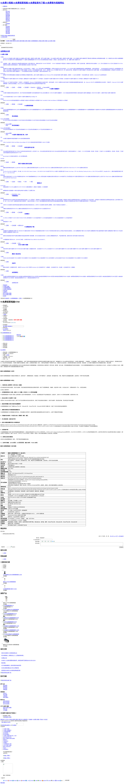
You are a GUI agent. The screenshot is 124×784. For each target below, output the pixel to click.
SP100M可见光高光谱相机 (51, 120)
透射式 (2, 170)
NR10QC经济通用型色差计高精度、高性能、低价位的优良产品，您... (53, 59)
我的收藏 (8, 15)
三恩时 (2, 57)
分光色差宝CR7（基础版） (44, 267)
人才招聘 (5, 710)
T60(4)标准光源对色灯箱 (8, 151)
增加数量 (9, 326)
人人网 (28, 780)
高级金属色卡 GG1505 (8, 186)
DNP (25, 181)
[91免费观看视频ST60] (6, 332)
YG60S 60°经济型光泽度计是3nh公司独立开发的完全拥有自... (59, 230)
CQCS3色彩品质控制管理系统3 (70, 92)
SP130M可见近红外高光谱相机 (24, 120)
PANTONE (3, 185)
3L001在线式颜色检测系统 (24, 138)
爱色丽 (2, 67)
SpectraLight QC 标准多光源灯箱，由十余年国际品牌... (15, 156)
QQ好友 (53, 780)
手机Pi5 (41, 719)
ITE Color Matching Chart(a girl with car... (83, 171)
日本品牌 (26, 87)
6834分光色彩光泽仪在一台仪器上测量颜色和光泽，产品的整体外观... (51, 235)
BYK (2, 234)
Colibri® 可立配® (17, 96)
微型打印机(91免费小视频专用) (108, 92)
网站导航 (8, 31)
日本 (2, 62)
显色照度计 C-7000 (7, 221)
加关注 (4, 330)
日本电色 (3, 77)
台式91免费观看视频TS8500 (61, 109)
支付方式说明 (6, 703)
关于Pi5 (7, 719)
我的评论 (8, 19)
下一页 (118, 536)
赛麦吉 (19, 181)
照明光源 (3, 175)
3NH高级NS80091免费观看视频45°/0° (15, 59)
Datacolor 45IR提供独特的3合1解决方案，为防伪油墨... (42, 82)
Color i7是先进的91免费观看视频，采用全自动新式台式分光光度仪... (51, 68)
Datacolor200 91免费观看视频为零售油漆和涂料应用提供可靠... (32, 83)
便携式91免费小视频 (17, 40)
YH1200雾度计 (77, 258)
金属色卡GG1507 (17, 186)
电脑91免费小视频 (26, 40)
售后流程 (8, 26)
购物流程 (8, 27)
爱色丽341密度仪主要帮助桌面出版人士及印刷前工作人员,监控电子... (79, 199)
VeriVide (2, 158)
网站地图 (8, 33)
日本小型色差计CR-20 (105, 63)
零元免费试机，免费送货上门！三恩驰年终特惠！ (12, 655)
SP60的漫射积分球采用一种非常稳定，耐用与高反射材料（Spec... (37, 71)
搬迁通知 (3, 662)
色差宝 (14, 263)
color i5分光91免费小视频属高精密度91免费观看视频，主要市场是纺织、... (84, 68)
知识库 (4, 295)
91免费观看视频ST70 (91, 109)
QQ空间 (19, 780)
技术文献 (8, 30)
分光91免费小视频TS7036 (61, 248)
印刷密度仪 (15, 195)
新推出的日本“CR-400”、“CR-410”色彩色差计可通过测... (51, 63)
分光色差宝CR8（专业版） (57, 267)
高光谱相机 (15, 116)
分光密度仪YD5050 (37, 208)
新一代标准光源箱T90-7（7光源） (73, 151)
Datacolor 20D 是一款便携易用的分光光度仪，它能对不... (99, 82)
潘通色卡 (39, 183)
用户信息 (8, 11)
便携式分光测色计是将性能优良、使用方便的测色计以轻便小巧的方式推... (20, 64)
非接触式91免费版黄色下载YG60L (10, 230)
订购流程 (5, 695)
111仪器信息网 (4, 36)
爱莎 (32, 181)
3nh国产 (2, 229)
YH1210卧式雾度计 (50, 258)
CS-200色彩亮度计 (68, 217)
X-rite (2, 155)
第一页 (111, 536)
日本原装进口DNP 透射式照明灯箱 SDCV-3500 (77, 176)
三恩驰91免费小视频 (42, 40)
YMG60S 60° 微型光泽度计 (25, 230)
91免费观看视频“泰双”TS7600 (10, 588)
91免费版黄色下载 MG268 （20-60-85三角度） (13, 239)
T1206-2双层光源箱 (42, 176)
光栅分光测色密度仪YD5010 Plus (10, 208)
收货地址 (8, 14)
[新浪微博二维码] (7, 717)
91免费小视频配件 (54, 88)
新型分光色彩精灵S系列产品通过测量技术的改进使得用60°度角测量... (19, 235)
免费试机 (5, 689)
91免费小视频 (9, 40)
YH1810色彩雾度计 (32, 258)
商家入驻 (5, 708)
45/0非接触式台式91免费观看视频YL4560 (12, 574)
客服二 (8, 758)
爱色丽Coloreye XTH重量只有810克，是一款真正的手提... (60, 70)
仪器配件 (5, 291)
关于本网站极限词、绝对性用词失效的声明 (11, 665)
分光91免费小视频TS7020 (84, 248)
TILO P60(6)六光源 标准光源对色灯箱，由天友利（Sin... (27, 151)
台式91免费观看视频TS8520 (35, 109)
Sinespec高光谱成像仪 (5, 128)
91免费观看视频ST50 (72, 109)
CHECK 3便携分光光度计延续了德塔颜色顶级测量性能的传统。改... (70, 82)
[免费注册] (22, 8)
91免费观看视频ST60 (81, 109)
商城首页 (5, 285)
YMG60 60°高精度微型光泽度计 (38, 230)
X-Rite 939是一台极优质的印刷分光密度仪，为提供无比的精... (21, 201)
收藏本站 (5, 6)
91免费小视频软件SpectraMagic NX (29, 96)
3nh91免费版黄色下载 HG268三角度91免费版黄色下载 (85, 230)
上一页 (115, 536)
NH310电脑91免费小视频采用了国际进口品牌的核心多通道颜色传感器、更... (90, 58)
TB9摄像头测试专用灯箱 (52, 176)
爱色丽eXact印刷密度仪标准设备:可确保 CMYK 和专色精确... (49, 199)
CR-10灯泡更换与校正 (8, 96)
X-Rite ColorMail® (43, 100)
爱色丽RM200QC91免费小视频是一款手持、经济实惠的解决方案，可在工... (29, 70)
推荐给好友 (8, 330)
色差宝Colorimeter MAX (23, 267)
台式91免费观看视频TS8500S (9, 109)
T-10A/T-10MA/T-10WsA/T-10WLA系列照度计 (22, 217)
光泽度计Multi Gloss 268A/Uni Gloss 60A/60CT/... (34, 239)
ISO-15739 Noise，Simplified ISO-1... (101, 171)
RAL (2, 189)
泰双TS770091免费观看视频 (9, 581)
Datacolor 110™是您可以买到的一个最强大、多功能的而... (16, 82)
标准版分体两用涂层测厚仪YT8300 (27, 276)
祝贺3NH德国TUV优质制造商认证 (9, 652)
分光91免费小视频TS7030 (72, 248)
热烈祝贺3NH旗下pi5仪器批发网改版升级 (10, 670)
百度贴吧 (32, 780)
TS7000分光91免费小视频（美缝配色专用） (27, 248)
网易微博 (23, 780)
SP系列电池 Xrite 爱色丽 (62, 100)
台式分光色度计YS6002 (60, 258)
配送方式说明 (6, 702)
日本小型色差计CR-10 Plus (117, 63)
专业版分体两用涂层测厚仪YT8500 (11, 276)
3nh (1, 137)
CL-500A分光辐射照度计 (58, 217)
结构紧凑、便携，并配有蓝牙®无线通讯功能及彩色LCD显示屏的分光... (19, 63)
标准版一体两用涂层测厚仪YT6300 (90, 276)
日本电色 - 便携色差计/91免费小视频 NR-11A (88, 78)
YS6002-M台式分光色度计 (9, 258)
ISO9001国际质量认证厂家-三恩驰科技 (10, 667)
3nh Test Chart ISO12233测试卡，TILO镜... (12, 171)
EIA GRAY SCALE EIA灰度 (43, 171)
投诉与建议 (5, 697)
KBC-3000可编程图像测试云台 (30, 176)
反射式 (2, 166)
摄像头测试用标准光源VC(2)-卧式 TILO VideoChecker (63, 167)
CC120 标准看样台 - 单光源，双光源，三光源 (113, 151)
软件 (2, 140)
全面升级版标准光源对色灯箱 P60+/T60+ (12, 152)
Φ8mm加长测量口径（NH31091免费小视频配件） (51, 92)
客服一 (8, 755)
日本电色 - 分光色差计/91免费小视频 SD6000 (49, 78)
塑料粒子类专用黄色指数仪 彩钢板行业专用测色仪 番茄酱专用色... (18, 74)
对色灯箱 (5, 290)
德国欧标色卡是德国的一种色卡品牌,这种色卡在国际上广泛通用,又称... (19, 190)
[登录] (18, 8)
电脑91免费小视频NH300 (74, 59)
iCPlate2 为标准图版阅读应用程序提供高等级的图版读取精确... (49, 201)
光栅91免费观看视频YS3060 (30, 59)
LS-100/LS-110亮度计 (7, 217)
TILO (2, 150)
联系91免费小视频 (7, 707)
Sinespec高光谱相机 (5, 118)
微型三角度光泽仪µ (79, 235)
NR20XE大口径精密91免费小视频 (10, 58)
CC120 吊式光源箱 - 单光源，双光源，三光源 (92, 151)
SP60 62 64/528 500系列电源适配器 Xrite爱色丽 (13, 100)
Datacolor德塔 (46, 87)
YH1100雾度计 (84, 258)
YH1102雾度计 (18, 258)
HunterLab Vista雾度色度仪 (100, 74)
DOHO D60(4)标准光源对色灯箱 (58, 151)
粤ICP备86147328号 (6, 722)
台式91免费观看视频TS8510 (48, 109)
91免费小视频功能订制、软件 (20, 134)
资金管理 (8, 20)
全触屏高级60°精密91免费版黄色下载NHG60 (108, 230)
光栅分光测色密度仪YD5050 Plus (25, 208)
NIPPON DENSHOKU (40, 88)
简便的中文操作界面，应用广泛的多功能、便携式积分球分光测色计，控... (83, 63)
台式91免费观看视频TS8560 (22, 109)
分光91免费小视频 (23, 244)
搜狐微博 (44, 780)
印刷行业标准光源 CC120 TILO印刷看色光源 (13, 176)
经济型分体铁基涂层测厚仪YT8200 (58, 276)
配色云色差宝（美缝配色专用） (10, 267)
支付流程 (5, 688)
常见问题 (8, 29)
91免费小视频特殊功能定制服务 (10, 138)
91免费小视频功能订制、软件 (10, 735)
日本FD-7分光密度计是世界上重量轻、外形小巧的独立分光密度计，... (51, 204)
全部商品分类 (5, 51)
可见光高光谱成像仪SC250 (9, 129)
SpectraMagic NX (23, 142)
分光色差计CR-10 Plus (42, 248)
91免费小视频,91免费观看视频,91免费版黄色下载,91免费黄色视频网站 (32, 3)
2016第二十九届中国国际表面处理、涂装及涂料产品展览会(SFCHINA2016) (18, 660)
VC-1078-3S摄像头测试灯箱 (81, 167)
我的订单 (8, 12)
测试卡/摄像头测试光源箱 (25, 163)
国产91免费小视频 (7, 293)
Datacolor (3, 81)
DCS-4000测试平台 (62, 176)
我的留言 (8, 16)
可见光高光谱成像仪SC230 (21, 129)
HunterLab (3, 73)
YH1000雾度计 (25, 258)
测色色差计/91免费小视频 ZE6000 (10, 78)
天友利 (13, 87)
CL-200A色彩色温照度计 (47, 217)
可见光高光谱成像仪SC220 (34, 129)
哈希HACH (20, 225)
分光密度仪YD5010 (46, 208)
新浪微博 (8, 23)
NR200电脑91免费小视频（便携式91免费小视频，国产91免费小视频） (34, 58)
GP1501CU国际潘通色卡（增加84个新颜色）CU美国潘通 (34, 186)
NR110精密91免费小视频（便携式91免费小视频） (62, 58)
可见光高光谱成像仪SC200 (46, 129)
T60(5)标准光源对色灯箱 (45, 151)
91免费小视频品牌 (7, 289)
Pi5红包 (5, 693)
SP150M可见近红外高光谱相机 (10, 120)
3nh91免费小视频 (51, 40)
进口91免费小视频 (7, 294)
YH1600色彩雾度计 (70, 258)
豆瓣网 (36, 780)
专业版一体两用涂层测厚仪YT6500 (74, 276)
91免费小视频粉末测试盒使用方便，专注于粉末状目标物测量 (17, 92)
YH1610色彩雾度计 (41, 258)
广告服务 (30, 719)
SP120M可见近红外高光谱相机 (38, 120)
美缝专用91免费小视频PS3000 (10, 248)
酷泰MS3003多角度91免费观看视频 (104, 109)
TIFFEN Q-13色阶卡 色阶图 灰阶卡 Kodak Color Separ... (62, 171)
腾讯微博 (15, 780)
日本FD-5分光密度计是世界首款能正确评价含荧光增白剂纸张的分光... (19, 204)
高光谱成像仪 (15, 125)
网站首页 (3, 719)
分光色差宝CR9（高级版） (69, 267)
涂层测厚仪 (15, 272)
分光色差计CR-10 (51, 248)
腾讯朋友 (40, 780)
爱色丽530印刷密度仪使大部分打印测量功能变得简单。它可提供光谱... (80, 201)
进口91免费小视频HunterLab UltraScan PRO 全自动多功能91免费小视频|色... (51, 74)
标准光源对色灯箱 (29, 147)
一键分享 (6, 780)
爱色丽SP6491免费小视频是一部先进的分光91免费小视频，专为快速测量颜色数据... (92, 70)
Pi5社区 (45, 719)
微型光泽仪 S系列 (71, 235)
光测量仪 (26, 213)
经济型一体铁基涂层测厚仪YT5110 (18, 277)
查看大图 (19, 334)
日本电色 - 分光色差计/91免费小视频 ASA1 (68, 78)
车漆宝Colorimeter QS (33, 267)
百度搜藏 (58, 780)
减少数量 (5, 326)
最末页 (121, 536)
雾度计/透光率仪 (16, 254)
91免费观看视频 (34, 40)
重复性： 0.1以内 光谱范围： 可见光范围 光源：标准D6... (81, 74)
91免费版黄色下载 (29, 226)
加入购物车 (5, 328)
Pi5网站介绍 (4, 657)
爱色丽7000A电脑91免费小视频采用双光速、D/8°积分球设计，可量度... (19, 68)
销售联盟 (25, 719)
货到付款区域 (6, 701)
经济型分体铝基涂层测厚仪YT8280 (43, 276)
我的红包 (8, 18)
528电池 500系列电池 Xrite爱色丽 (31, 100)
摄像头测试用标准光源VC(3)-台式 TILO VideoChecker (39, 167)
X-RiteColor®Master (52, 100)
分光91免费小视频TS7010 (96, 248)
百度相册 (49, 780)
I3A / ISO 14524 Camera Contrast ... (29, 171)
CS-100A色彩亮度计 (36, 217)
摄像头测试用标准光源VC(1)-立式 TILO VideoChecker (15, 167)
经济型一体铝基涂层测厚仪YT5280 (106, 276)
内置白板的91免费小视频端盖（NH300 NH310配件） (89, 92)
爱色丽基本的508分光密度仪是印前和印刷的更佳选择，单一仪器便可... (19, 199)
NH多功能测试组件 (35, 92)
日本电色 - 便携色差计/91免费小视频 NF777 (28, 78)
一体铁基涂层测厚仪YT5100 (33, 277)
